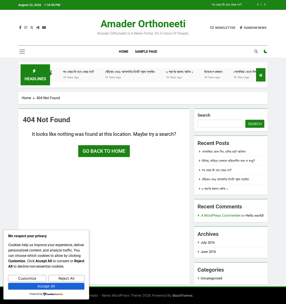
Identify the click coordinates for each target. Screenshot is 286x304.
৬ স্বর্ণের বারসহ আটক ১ (175, 72)
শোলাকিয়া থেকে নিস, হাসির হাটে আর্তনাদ (252, 72)
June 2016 (208, 252)
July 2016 (208, 243)
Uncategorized (211, 278)
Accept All (46, 286)
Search (204, 115)
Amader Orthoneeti (143, 24)
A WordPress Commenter (220, 215)
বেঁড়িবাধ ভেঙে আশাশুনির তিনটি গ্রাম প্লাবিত (126, 72)
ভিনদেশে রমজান (209, 72)
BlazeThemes (182, 295)
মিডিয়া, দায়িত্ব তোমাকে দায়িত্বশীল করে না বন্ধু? (228, 161)
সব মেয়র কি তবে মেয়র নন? (227, 5)
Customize (27, 278)
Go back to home (104, 151)
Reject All (66, 278)
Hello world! (255, 216)
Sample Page (146, 52)
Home (123, 52)
